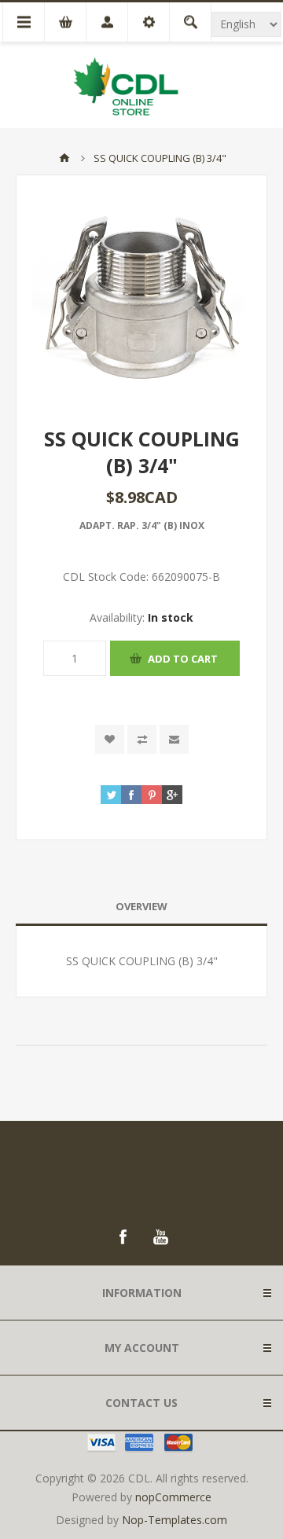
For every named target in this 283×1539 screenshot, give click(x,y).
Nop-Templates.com (174, 1519)
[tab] (141, 906)
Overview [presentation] (141, 906)
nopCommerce (173, 1496)
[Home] (64, 158)
